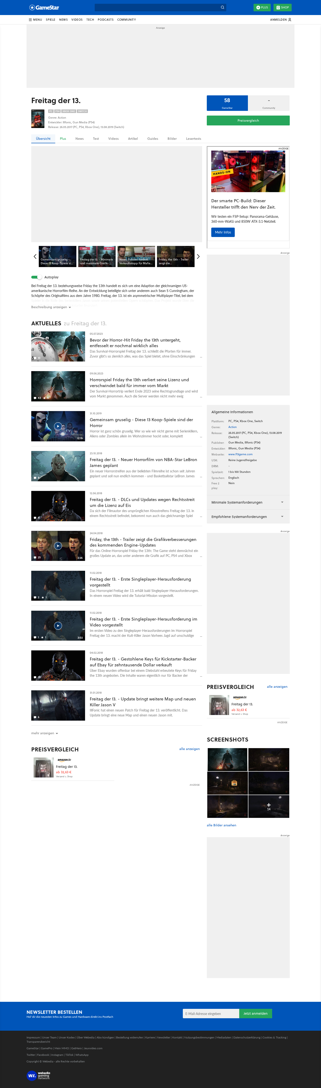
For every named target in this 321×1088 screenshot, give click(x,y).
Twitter (31, 1055)
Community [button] (126, 20)
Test (96, 138)
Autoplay (51, 277)
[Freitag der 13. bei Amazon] (44, 767)
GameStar (33, 1048)
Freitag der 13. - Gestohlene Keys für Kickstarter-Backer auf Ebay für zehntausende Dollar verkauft (143, 662)
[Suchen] (222, 7)
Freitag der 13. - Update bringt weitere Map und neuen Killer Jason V (143, 702)
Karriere (150, 1037)
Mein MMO (62, 1048)
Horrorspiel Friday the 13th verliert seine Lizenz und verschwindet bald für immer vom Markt (139, 383)
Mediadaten (223, 1037)
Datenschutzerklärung (246, 1037)
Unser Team (49, 1037)
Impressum (33, 1037)
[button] (35, 19)
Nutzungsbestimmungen (199, 1037)
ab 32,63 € (63, 772)
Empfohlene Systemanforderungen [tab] (239, 516)
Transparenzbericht (38, 1042)
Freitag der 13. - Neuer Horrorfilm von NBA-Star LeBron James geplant (143, 462)
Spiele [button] (50, 20)
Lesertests (193, 138)
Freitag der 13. (67, 766)
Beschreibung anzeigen (49, 307)
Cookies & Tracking (274, 1037)
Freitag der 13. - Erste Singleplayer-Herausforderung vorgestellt (140, 582)
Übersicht (43, 138)
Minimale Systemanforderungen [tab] (236, 502)
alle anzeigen (189, 749)
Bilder (172, 138)
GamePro (46, 1048)
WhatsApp (82, 1055)
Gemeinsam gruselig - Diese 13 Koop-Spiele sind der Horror (141, 422)
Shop (285, 7)
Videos (113, 138)
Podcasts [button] (106, 20)
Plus (264, 7)
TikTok (69, 1055)
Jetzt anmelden (256, 1013)
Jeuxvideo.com (93, 1048)
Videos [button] (77, 20)
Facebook (43, 1055)
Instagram (57, 1055)
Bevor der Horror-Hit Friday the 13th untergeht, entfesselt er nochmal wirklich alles (135, 343)
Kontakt (177, 1037)
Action (232, 427)
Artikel (133, 138)
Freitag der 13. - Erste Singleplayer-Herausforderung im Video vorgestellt (143, 622)
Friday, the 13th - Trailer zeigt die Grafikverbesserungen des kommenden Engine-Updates (143, 542)
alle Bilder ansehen (221, 825)
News (79, 138)
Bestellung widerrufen (129, 1037)
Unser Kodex (67, 1037)
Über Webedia (85, 1037)
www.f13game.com (240, 454)
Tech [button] (90, 20)
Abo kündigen (105, 1037)
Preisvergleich (248, 120)
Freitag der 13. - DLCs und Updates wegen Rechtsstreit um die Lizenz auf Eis (142, 502)
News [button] (63, 20)
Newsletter (163, 1037)
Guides (152, 138)
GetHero (76, 1048)
